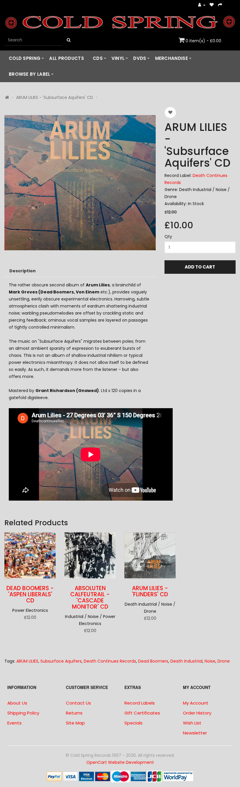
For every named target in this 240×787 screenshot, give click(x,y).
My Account (195, 703)
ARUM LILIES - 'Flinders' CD (150, 591)
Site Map (75, 723)
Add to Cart (200, 267)
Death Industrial (186, 661)
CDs (98, 58)
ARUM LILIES (27, 661)
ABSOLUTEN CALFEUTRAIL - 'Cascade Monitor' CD (90, 597)
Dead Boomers (153, 661)
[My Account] (201, 5)
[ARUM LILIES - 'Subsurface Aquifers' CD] (80, 183)
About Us (17, 703)
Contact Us (78, 703)
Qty (168, 236)
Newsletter (195, 733)
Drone (223, 661)
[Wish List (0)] (212, 5)
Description (22, 271)
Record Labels (139, 703)
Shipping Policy (23, 713)
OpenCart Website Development (120, 762)
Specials (133, 723)
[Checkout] (220, 5)
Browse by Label (29, 74)
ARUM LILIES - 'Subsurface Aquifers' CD (54, 97)
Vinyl (118, 58)
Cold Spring (24, 58)
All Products (66, 58)
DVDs (139, 58)
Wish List (192, 723)
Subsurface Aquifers (61, 661)
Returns (74, 713)
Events (14, 723)
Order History (197, 713)
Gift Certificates (142, 713)
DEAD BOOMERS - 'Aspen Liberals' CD (30, 594)
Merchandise (171, 58)
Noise (210, 661)
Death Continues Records (110, 661)
